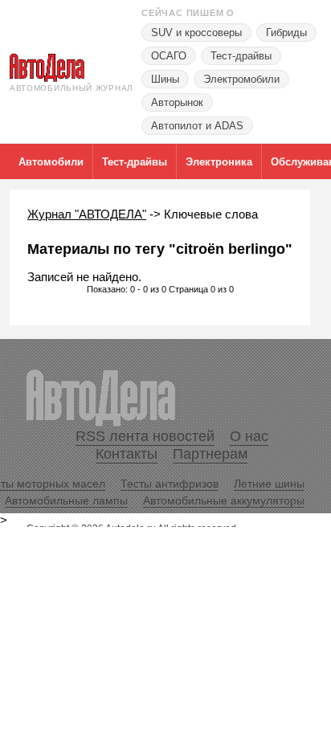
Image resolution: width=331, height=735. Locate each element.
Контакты (126, 454)
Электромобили (241, 79)
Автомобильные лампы (66, 500)
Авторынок (177, 102)
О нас (249, 436)
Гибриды (286, 33)
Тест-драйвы (241, 56)
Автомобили (51, 162)
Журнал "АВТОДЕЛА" (86, 214)
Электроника (219, 162)
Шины (165, 79)
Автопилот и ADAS (197, 126)
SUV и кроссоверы (196, 33)
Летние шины (269, 483)
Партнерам (210, 454)
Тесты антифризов (170, 483)
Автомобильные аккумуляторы (223, 500)
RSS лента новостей (145, 436)
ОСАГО (168, 56)
